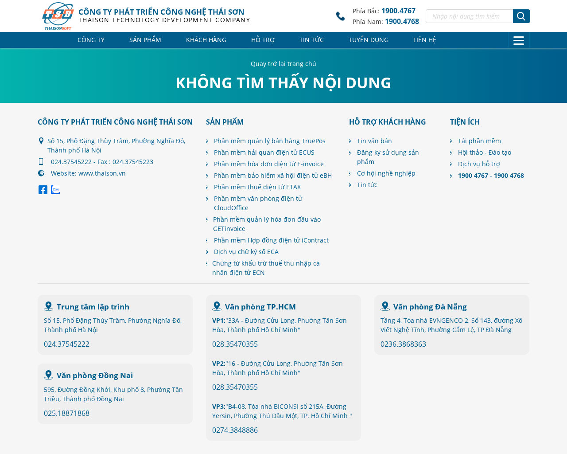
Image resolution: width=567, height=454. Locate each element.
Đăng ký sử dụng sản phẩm (388, 157)
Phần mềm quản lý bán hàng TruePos (270, 141)
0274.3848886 (235, 430)
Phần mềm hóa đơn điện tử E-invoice (269, 164)
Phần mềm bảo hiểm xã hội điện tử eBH (273, 175)
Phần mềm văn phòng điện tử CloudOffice (258, 203)
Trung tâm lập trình (93, 306)
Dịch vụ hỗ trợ (479, 164)
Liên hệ (424, 39)
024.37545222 (66, 344)
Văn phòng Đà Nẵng (430, 306)
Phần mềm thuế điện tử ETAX (257, 187)
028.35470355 (235, 344)
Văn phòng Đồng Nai (95, 375)
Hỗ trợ (263, 39)
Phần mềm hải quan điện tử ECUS (264, 152)
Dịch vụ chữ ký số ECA (246, 251)
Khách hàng (206, 39)
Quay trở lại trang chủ (283, 63)
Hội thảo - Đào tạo (484, 152)
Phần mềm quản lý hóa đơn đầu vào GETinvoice (267, 224)
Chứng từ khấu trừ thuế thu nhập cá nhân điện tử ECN (266, 268)
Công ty (91, 39)
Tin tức (311, 39)
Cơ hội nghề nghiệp (386, 173)
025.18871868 (66, 413)
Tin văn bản (374, 141)
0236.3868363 (403, 344)
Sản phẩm (145, 39)
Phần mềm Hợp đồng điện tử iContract (271, 240)
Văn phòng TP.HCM (260, 306)
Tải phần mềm (479, 141)
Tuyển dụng (368, 39)
